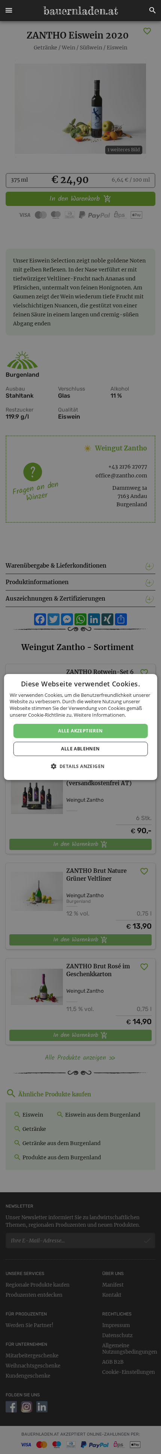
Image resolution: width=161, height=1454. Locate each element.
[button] (8, 10)
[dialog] (80, 727)
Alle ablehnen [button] (80, 749)
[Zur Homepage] (80, 10)
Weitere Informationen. (100, 714)
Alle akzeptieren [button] (80, 731)
